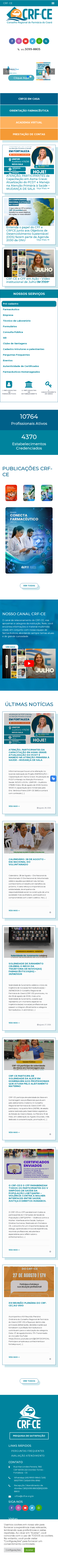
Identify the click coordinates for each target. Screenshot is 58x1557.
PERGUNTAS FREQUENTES (27, 1451)
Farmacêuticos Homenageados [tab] (21, 371)
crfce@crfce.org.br (24, 1496)
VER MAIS (10, 647)
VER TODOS (29, 1381)
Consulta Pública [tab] (13, 332)
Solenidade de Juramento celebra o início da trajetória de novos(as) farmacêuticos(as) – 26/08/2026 (26, 968)
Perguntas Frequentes (16, 354)
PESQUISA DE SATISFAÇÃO (29, 1435)
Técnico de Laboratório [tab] (17, 320)
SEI (4, 337)
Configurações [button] (13, 1550)
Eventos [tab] (8, 360)
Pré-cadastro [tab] (10, 303)
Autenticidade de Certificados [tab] (21, 366)
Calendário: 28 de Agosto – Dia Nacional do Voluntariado (27, 862)
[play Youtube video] (29, 663)
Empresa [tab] (8, 315)
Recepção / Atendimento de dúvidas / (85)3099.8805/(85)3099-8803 (31, 1488)
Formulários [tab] (10, 326)
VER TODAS (29, 586)
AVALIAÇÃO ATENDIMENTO (28, 1455)
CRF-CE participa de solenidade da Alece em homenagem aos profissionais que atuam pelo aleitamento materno (29, 1081)
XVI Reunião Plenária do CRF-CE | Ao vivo (28, 1304)
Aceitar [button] (29, 1550)
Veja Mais (13, 806)
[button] (7, 3)
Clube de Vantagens (15, 343)
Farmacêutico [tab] (11, 309)
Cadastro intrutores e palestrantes (23, 349)
